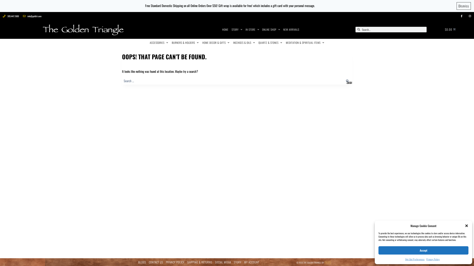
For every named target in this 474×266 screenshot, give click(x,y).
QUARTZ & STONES (268, 43)
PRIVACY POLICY (175, 262)
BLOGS (142, 262)
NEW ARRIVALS (291, 29)
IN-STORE (251, 29)
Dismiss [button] (463, 6)
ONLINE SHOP (269, 29)
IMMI (327, 262)
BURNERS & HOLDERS (183, 43)
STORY (235, 29)
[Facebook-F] (461, 16)
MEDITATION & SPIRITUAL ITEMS (303, 43)
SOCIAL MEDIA (223, 262)
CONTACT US (156, 262)
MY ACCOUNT (251, 262)
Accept (423, 250)
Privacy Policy (433, 259)
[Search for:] (237, 81)
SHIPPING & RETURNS (199, 262)
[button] (466, 226)
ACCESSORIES (157, 43)
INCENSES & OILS (242, 43)
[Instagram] (470, 16)
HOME (225, 29)
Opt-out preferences (415, 259)
